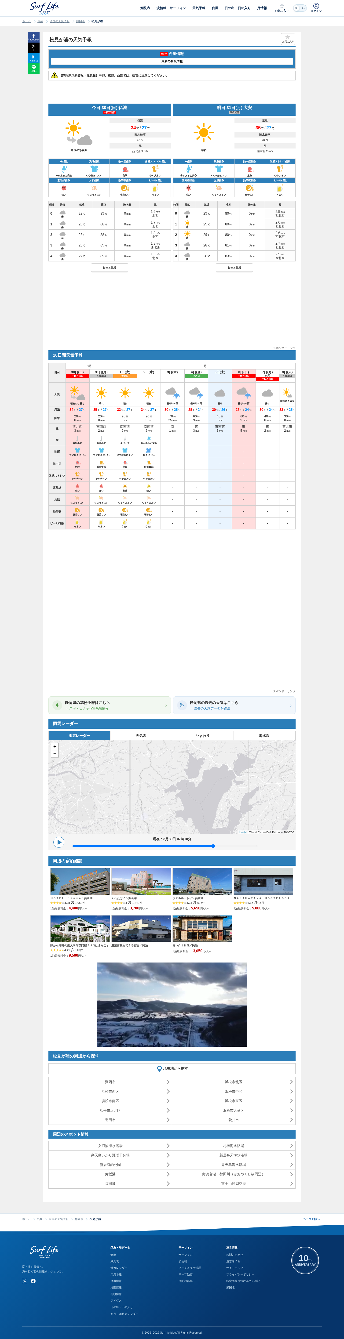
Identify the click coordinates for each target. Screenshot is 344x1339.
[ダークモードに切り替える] (300, 8)
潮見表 (114, 1261)
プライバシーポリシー (240, 1274)
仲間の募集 (186, 1281)
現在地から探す (175, 1068)
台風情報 (116, 1281)
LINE (34, 70)
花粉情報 (116, 1294)
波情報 (183, 1261)
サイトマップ (234, 1268)
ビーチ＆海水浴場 (190, 1268)
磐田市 (110, 1120)
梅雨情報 (116, 1287)
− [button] (54, 754)
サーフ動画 (186, 1274)
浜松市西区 (110, 1091)
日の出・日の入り (121, 1307)
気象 (40, 21)
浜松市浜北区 (110, 1110)
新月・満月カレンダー (124, 1314)
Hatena (33, 60)
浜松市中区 (233, 1091)
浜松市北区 (233, 1082)
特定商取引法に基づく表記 (243, 1281)
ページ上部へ (312, 1219)
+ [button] (54, 746)
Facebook (33, 39)
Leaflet (243, 832)
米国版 (230, 1287)
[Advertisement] (172, 313)
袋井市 (233, 1120)
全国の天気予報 (60, 21)
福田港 (110, 1184)
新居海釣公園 (110, 1165)
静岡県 (80, 21)
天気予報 (116, 1274)
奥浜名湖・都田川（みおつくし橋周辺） (233, 1174)
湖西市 (110, 1082)
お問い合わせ (234, 1254)
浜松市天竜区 (233, 1110)
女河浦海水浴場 (110, 1146)
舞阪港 (110, 1174)
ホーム (26, 21)
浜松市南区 (110, 1101)
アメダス (116, 1300)
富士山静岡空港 (233, 1184)
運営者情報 (233, 1261)
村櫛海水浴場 (233, 1146)
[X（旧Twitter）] (24, 1281)
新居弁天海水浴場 (234, 1155)
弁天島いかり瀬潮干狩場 (110, 1155)
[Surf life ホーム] (45, 8)
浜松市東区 (233, 1101)
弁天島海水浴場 (233, 1165)
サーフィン (186, 1254)
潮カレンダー (118, 1268)
